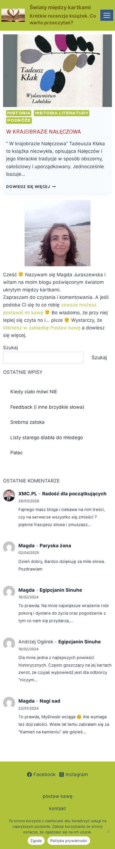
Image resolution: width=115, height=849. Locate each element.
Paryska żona (55, 545)
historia (18, 113)
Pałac (16, 452)
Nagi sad (50, 701)
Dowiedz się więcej (31, 186)
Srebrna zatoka (27, 422)
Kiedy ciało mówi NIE (33, 391)
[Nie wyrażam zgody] (108, 831)
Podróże (18, 120)
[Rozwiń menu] (107, 15)
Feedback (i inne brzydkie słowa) (47, 407)
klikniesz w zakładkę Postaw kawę (41, 327)
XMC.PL (27, 493)
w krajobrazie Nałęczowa (43, 132)
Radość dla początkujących (74, 493)
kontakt (57, 808)
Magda (26, 545)
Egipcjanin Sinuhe (61, 590)
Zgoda (36, 840)
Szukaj (10, 347)
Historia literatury (61, 113)
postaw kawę (58, 796)
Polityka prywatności (68, 840)
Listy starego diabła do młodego (46, 437)
